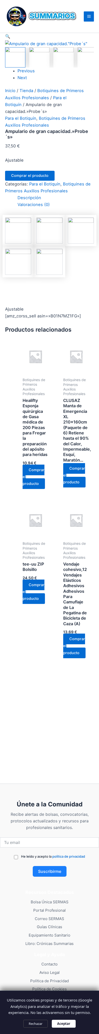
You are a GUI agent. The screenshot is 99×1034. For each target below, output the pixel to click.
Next (22, 77)
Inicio (10, 90)
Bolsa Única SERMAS (50, 902)
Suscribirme (49, 871)
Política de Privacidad (49, 980)
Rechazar (35, 1023)
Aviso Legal (49, 972)
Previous (26, 70)
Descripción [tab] (29, 197)
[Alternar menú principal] (89, 16)
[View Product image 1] (15, 57)
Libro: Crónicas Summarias (49, 943)
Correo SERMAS (49, 918)
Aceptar (63, 1023)
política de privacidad (68, 856)
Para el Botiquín (20, 118)
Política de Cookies (49, 989)
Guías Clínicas (49, 926)
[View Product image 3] (63, 57)
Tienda (26, 90)
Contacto (49, 964)
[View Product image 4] (87, 57)
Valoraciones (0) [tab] (34, 204)
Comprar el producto (29, 175)
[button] (49, 36)
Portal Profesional (49, 910)
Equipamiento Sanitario (49, 935)
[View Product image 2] (39, 57)
